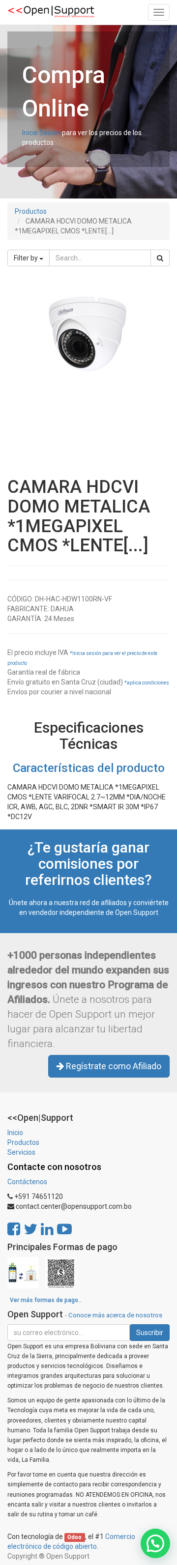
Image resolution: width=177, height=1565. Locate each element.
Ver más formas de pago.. (45, 1300)
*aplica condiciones (146, 682)
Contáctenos (27, 1182)
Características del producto (89, 768)
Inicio (15, 1133)
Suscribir (149, 1333)
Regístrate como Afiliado (112, 1066)
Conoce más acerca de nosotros (115, 1315)
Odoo (74, 1537)
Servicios (21, 1152)
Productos (31, 211)
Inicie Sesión (41, 133)
